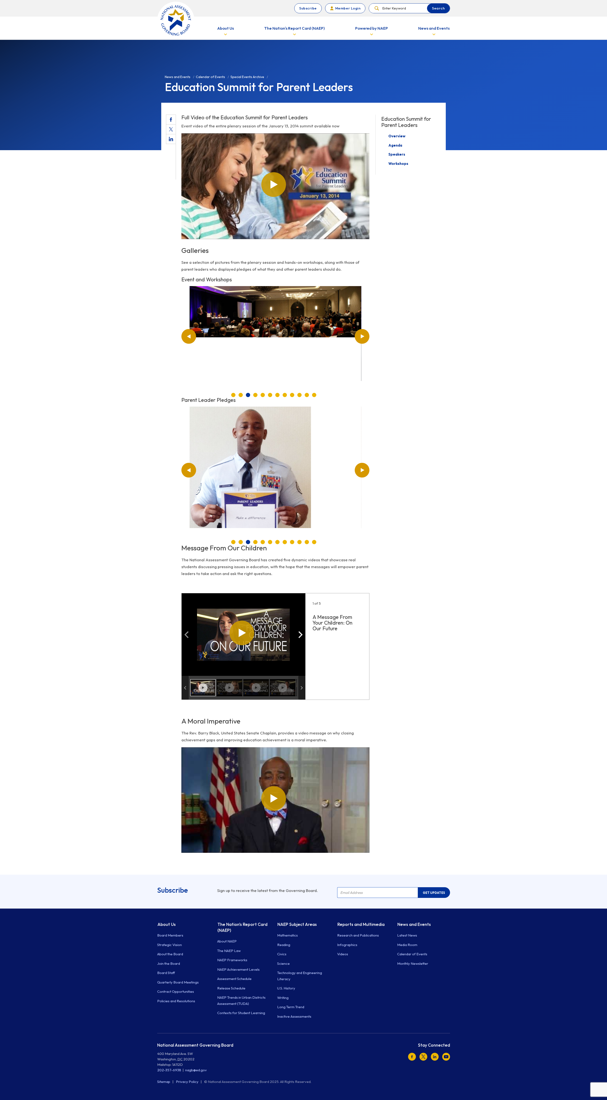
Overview (396, 136)
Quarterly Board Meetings (178, 982)
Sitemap (164, 1081)
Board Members (170, 935)
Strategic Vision (169, 944)
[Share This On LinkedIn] (171, 139)
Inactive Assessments (294, 1016)
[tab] (233, 395)
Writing (283, 997)
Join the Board (168, 963)
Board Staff (166, 972)
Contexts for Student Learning (241, 1013)
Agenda (395, 145)
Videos (342, 954)
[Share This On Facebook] (171, 119)
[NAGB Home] (176, 20)
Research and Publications (358, 935)
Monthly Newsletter (412, 963)
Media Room (407, 944)
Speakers (396, 154)
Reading (283, 944)
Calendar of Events (412, 954)
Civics (281, 954)
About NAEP (227, 941)
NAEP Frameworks (232, 960)
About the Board (170, 954)
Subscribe (308, 8)
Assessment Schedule (234, 978)
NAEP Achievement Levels (238, 969)
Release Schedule (231, 988)
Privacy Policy (187, 1081)
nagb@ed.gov (196, 1070)
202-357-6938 (169, 1070)
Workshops (398, 163)
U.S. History (286, 988)
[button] (188, 336)
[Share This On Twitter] (171, 129)
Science (283, 963)
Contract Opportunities (175, 991)
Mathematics (287, 935)
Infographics (347, 944)
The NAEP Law (229, 950)
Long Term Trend (290, 1007)
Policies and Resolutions (176, 1001)
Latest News (407, 935)
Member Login (347, 8)
